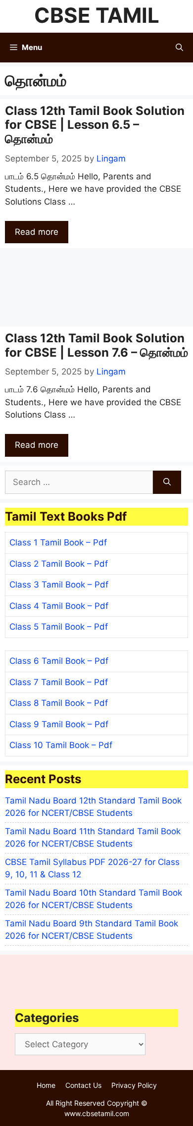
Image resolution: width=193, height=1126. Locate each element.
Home (46, 1085)
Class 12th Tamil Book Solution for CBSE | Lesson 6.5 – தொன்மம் (95, 125)
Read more (36, 232)
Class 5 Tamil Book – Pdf (58, 627)
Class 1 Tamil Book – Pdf (58, 542)
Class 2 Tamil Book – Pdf (58, 564)
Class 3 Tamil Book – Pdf (58, 585)
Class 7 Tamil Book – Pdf (58, 682)
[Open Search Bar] (179, 47)
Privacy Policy (134, 1085)
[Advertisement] (96, 287)
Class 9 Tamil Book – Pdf (58, 724)
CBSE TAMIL (96, 15)
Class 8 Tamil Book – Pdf (58, 703)
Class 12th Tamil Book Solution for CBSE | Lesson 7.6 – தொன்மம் (96, 345)
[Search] (167, 482)
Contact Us (83, 1085)
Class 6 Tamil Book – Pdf (58, 661)
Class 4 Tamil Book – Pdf (58, 606)
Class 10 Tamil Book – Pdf (60, 745)
